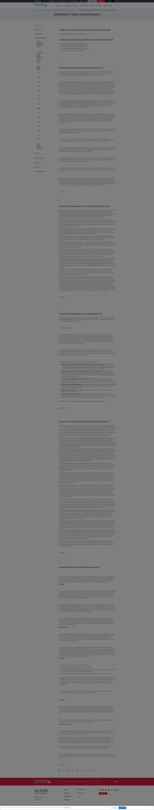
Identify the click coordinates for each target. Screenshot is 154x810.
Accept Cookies (122, 807)
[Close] (152, 807)
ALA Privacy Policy (67, 807)
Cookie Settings (114, 807)
